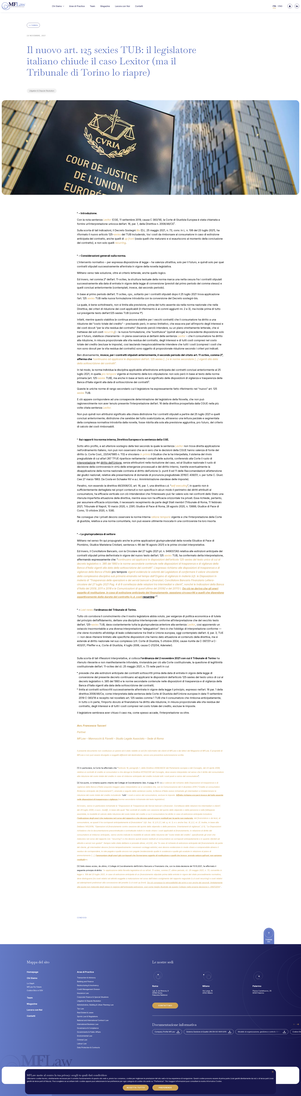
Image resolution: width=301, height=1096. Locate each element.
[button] (59, 6)
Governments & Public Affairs (89, 1032)
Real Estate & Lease (85, 1012)
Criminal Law (82, 1040)
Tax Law (80, 1009)
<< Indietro (33, 25)
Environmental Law (84, 1036)
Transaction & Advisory (86, 977)
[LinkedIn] (297, 6)
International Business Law (87, 1024)
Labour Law (82, 1043)
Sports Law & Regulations (87, 1016)
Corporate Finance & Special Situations (93, 997)
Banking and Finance (85, 981)
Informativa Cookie (214, 1081)
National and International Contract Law (93, 1020)
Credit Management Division (88, 989)
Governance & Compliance (88, 1028)
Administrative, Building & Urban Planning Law (95, 1005)
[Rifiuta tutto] (272, 1071)
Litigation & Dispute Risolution (41, 91)
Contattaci (165, 1005)
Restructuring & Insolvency (88, 985)
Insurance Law (83, 993)
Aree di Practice (85, 972)
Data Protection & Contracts (88, 1047)
